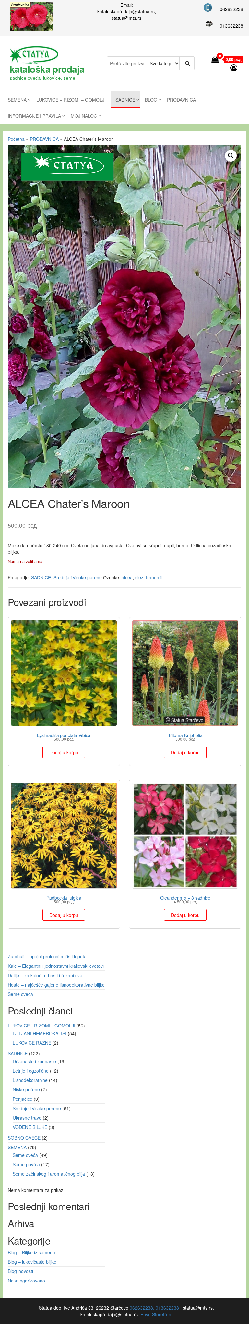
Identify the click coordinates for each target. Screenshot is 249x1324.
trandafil (154, 577)
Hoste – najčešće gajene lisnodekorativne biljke (56, 984)
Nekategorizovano (26, 1280)
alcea (127, 577)
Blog (151, 99)
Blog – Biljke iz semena (31, 1252)
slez (139, 577)
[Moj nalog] (234, 67)
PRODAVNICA (181, 99)
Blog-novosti (20, 1271)
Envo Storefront (156, 1314)
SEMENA (17, 99)
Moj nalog (84, 116)
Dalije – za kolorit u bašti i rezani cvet (46, 975)
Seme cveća (20, 994)
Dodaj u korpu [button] (63, 752)
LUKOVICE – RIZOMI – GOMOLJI (71, 99)
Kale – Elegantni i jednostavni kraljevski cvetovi (56, 966)
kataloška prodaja (47, 69)
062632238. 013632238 (154, 1308)
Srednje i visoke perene (77, 577)
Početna (16, 139)
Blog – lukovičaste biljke (32, 1261)
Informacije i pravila (34, 116)
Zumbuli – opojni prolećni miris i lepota (47, 956)
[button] (231, 156)
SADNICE (125, 99)
